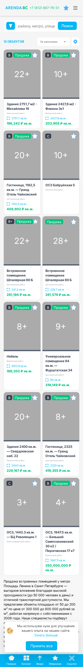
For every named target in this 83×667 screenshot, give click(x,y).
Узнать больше (46, 635)
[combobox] (53, 42)
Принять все (41, 646)
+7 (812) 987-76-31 (44, 8)
